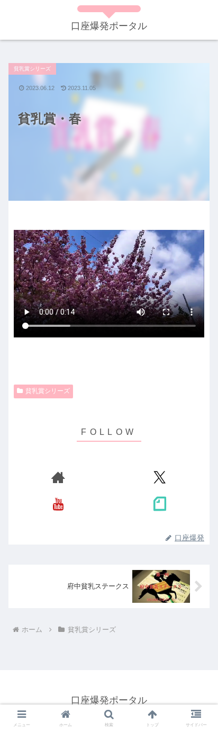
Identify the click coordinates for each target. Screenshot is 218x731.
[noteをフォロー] (160, 503)
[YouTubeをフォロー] (58, 503)
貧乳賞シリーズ (47, 391)
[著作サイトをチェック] (58, 477)
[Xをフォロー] (160, 477)
